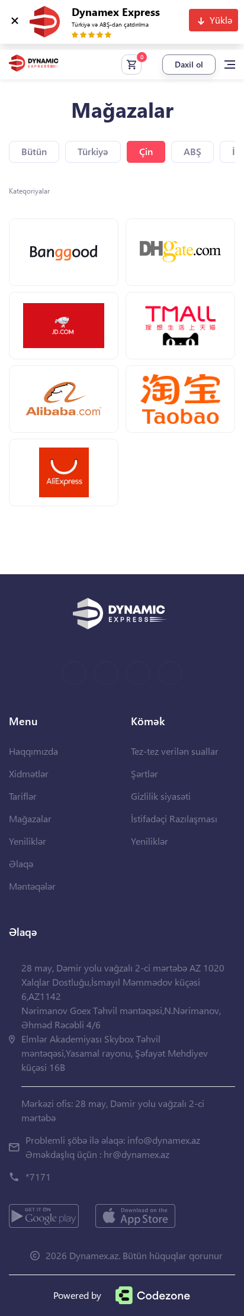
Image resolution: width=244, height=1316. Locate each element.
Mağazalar (30, 818)
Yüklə (221, 20)
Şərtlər (144, 773)
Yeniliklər (27, 841)
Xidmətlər (29, 773)
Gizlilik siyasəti (161, 796)
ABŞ (192, 151)
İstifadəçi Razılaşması (174, 818)
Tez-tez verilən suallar (175, 751)
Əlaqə (21, 863)
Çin (146, 151)
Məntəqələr (32, 886)
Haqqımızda (33, 751)
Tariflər (23, 796)
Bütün (34, 151)
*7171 (38, 1176)
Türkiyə (93, 151)
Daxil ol (189, 64)
